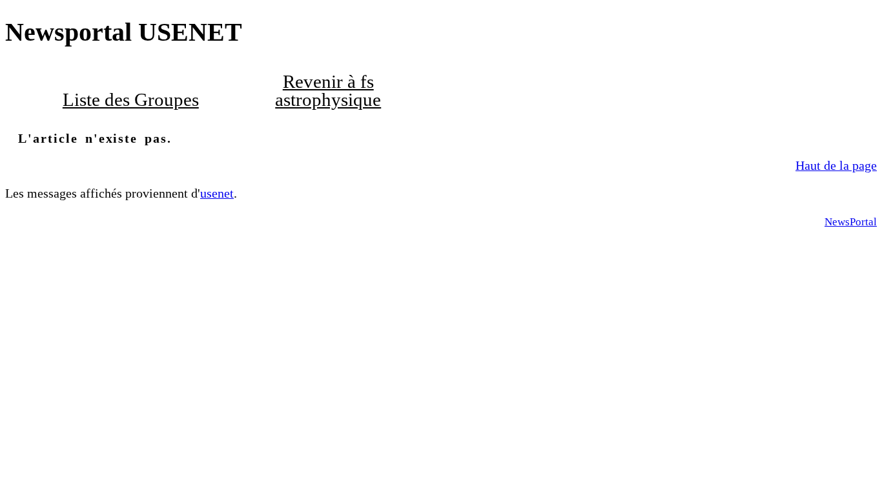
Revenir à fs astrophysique (328, 91)
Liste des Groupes (131, 100)
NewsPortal (851, 222)
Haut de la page (836, 165)
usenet (217, 193)
